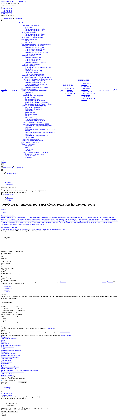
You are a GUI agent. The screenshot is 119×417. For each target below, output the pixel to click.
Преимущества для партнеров (10, 355)
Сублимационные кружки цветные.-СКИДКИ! (44, 222)
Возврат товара (5, 363)
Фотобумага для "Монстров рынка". (65, 219)
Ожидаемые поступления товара (11, 345)
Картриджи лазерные (7, 375)
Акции (3, 340)
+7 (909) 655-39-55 (6, 8)
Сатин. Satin (31, 229)
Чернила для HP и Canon (8, 368)
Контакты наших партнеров (10, 357)
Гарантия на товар (6, 358)
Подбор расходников (7, 347)
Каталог (3, 365)
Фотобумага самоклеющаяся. (31, 219)
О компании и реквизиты (9, 338)
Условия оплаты (65, 332)
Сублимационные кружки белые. (18, 222)
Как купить (50, 328)
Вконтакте (10, 198)
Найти (3, 415)
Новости (3, 342)
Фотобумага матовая (7, 373)
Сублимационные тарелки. (67, 222)
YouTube (9, 200)
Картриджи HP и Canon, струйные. (74, 221)
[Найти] (1, 7)
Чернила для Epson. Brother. (9, 217)
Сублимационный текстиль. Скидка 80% (30, 224)
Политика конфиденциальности (11, 350)
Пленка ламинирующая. (30, 221)
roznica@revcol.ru (8, 194)
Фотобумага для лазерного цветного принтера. (92, 219)
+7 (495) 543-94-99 (6, 12)
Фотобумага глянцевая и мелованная (12, 372)
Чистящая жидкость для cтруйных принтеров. (85, 217)
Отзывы (3, 348)
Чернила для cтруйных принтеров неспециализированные (19, 370)
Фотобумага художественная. (56, 229)
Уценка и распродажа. (10, 224)
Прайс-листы (5, 343)
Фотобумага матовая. (15, 219)
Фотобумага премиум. (47, 219)
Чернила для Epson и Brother (10, 367)
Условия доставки (66, 335)
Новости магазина (9, 380)
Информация (5, 337)
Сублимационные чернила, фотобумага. (50, 221)
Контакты (63, 282)
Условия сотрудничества (8, 353)
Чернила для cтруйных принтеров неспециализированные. (52, 217)
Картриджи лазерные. (93, 221)
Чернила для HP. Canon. (25, 217)
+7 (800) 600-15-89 (6, 13)
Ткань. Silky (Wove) (41, 229)
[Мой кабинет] (1, 20)
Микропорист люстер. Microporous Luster (14, 229)
